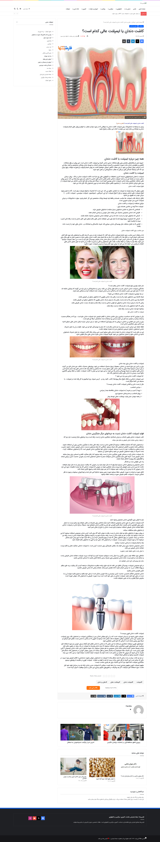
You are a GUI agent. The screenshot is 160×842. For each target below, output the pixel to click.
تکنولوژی (119, 9)
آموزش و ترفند (94, 9)
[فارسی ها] (143, 3)
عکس (134, 9)
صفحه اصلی (142, 9)
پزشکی (103, 9)
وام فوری (49, 41)
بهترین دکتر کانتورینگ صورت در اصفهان (41, 35)
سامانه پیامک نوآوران (46, 77)
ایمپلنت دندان (128, 682)
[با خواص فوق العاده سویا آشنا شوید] (102, 767)
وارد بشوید (129, 797)
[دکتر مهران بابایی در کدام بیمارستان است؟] (131, 766)
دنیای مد (127, 9)
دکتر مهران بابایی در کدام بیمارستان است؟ (132, 776)
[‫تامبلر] (128, 41)
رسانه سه (49, 68)
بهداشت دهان (114, 682)
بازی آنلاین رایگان (47, 53)
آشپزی (84, 9)
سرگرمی (111, 9)
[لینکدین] (133, 41)
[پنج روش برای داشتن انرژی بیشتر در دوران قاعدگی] (73, 766)
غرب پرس (48, 47)
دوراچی (49, 44)
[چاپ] (124, 41)
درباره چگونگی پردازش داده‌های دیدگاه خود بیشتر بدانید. (102, 799)
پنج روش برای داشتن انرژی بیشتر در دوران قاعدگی (74, 777)
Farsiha (129, 706)
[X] (137, 41)
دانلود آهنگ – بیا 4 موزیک (44, 32)
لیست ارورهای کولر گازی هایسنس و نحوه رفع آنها (127, 14)
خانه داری (76, 9)
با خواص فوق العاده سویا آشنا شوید (105, 779)
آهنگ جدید (48, 71)
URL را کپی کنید (93, 688)
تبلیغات (68, 9)
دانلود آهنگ (48, 81)
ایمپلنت (139, 682)
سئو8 (50, 50)
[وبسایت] (130, 709)
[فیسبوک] (142, 41)
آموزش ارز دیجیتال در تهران (44, 62)
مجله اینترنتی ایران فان (45, 74)
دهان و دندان (127, 22)
